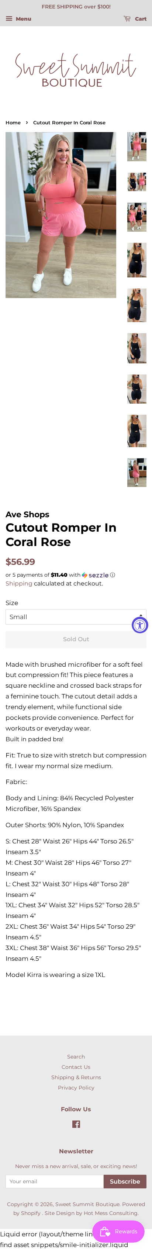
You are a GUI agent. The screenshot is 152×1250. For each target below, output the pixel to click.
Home (13, 122)
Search (76, 1056)
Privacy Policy (76, 1087)
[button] (76, 575)
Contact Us (76, 1067)
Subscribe (125, 1181)
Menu (22, 18)
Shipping (19, 583)
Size (12, 603)
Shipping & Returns (76, 1077)
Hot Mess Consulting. (111, 1213)
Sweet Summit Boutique (87, 1204)
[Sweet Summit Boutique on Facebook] (76, 1125)
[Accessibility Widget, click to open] (140, 625)
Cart (140, 18)
